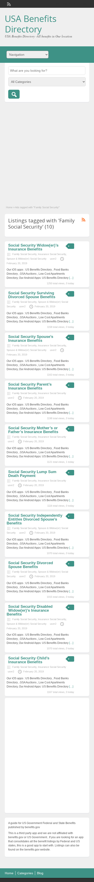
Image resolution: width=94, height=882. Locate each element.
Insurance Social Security (52, 254)
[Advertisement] (47, 151)
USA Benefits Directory (31, 24)
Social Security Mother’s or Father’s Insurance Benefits (33, 430)
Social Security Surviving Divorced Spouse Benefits (31, 295)
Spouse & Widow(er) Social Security (27, 258)
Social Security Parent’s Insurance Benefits (30, 386)
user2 (53, 258)
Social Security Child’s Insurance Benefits (28, 660)
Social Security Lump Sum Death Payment (32, 474)
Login (83, 3)
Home (9, 207)
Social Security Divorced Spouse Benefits (30, 565)
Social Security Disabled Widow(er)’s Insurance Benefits (29, 610)
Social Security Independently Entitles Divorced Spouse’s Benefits (34, 519)
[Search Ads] (14, 94)
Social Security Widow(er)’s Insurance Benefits (33, 247)
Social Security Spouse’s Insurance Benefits (30, 338)
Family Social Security (24, 254)
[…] (71, 277)
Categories (25, 873)
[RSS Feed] (8, 3)
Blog (40, 873)
